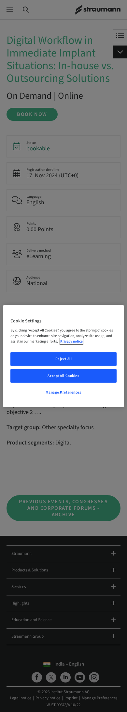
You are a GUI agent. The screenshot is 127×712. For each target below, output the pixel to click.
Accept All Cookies (63, 376)
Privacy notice (71, 341)
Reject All (63, 359)
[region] (63, 356)
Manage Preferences (63, 392)
